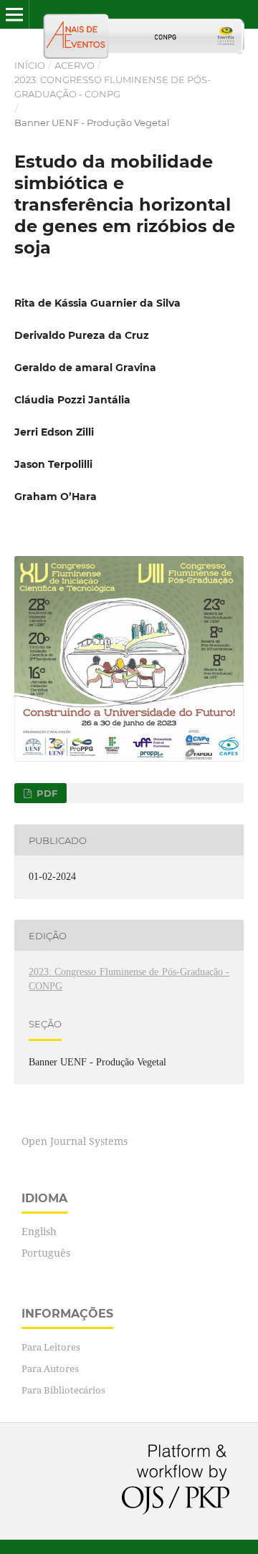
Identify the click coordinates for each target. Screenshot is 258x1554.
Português (46, 1253)
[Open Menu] (14, 14)
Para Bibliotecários (63, 1389)
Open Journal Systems (75, 1141)
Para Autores (50, 1368)
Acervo (74, 65)
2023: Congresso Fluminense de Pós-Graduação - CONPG (112, 87)
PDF (45, 793)
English (39, 1231)
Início (29, 65)
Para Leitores (51, 1346)
